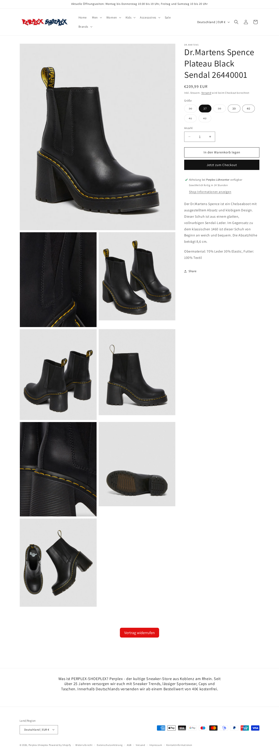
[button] (96, 17)
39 (234, 108)
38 (222, 109)
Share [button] (193, 271)
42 (207, 119)
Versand (206, 92)
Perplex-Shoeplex (38, 744)
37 (205, 108)
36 (193, 109)
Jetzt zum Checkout (222, 165)
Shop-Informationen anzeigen (210, 192)
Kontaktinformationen (179, 744)
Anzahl (188, 128)
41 (193, 119)
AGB (129, 744)
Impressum (155, 744)
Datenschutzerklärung (109, 744)
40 (248, 108)
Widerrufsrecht (84, 744)
